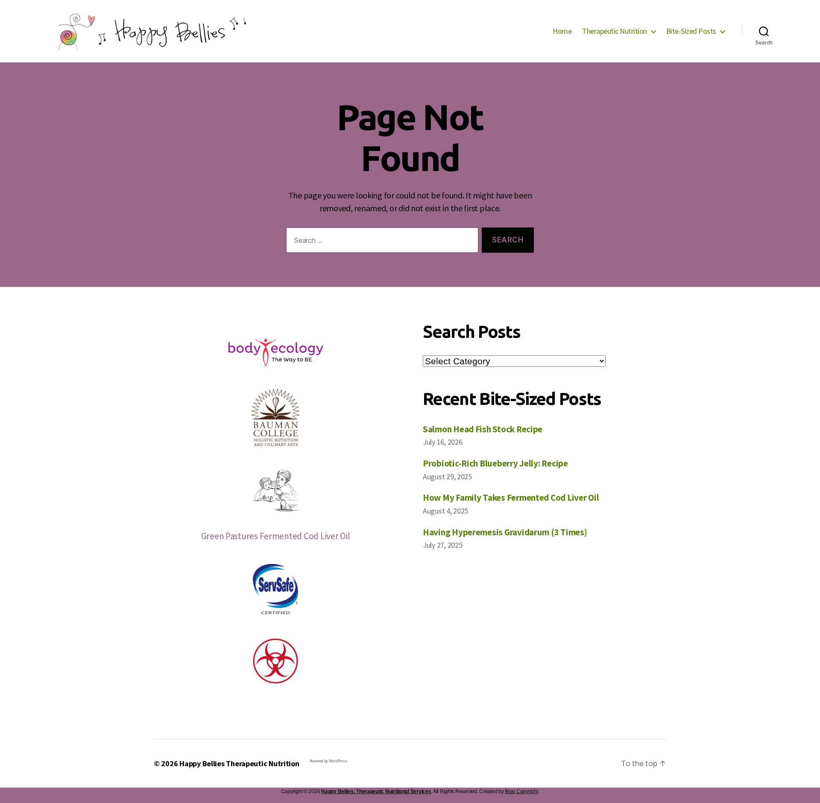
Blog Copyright (521, 791)
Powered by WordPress (328, 761)
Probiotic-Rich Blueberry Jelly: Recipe (495, 463)
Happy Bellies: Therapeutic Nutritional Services (376, 791)
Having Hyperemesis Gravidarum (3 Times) (505, 532)
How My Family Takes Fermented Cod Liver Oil (511, 497)
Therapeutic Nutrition (614, 31)
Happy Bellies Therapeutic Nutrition (239, 763)
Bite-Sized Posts (691, 31)
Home (562, 31)
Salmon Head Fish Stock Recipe (482, 429)
